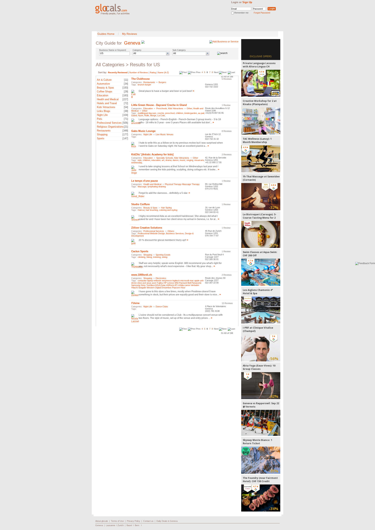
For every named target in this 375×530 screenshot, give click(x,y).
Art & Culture (104, 79)
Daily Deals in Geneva (167, 521)
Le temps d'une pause (144, 180)
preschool (170, 113)
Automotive (103, 83)
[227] (125, 99)
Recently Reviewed (118, 72)
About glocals (101, 521)
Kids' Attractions (106, 107)
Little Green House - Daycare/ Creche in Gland (159, 105)
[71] (126, 118)
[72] (126, 103)
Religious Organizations (110, 126)
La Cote (161, 115)
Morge (153, 115)
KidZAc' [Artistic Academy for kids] (152, 154)
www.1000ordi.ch (141, 274)
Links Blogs (103, 111)
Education (102, 95)
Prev (198, 72)
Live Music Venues (164, 134)
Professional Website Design (151, 233)
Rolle (146, 115)
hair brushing (152, 210)
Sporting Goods (163, 255)
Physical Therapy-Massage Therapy (182, 184)
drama (168, 160)
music (182, 160)
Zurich (121, 525)
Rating (153, 72)
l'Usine (135, 303)
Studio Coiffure (140, 204)
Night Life (102, 115)
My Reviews (129, 33)
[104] (125, 115)
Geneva (132, 43)
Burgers (162, 82)
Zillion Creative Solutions (146, 227)
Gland (134, 115)
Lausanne (110, 525)
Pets (99, 118)
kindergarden (190, 113)
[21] (126, 126)
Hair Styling (166, 207)
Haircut (141, 210)
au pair (201, 113)
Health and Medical (108, 99)
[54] (126, 107)
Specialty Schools (164, 158)
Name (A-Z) (163, 72)
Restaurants (104, 130)
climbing (141, 257)
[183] (125, 95)
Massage (142, 186)
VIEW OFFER (261, 83)
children (179, 113)
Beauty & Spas (105, 87)
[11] (126, 79)
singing (190, 160)
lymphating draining (157, 186)
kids (140, 160)
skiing (164, 257)
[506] (125, 122)
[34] (126, 83)
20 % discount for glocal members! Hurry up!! (162, 240)
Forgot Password (262, 13)
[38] (126, 111)
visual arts (199, 160)
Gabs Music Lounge (143, 131)
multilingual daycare (147, 113)
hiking (149, 257)
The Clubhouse (140, 78)
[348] (125, 130)
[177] (125, 134)
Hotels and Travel (107, 103)
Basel (129, 525)
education (156, 160)
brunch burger (144, 84)
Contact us (148, 521)
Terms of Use (117, 521)
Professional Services (109, 122)
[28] (126, 91)
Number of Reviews (138, 72)
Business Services (175, 233)
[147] (125, 138)
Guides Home (105, 33)
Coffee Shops (104, 91)
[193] (125, 87)
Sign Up (247, 2)
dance (176, 160)
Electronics (161, 278)
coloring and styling (168, 210)
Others (171, 231)
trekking (157, 257)
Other (189, 108)
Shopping (102, 134)
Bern (137, 525)
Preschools (161, 108)
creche (160, 113)
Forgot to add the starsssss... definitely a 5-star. (163, 193)
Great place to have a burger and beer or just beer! (166, 91)
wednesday (136, 162)
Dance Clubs (162, 306)
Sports (100, 138)
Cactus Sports (139, 251)
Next (216, 72)
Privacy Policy (133, 521)
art (163, 160)
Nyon (140, 115)
